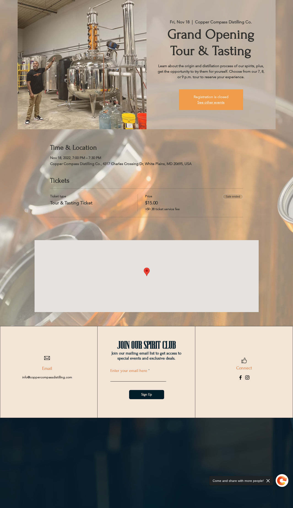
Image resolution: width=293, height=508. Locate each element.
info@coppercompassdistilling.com (47, 377)
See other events (211, 102)
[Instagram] (247, 377)
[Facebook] (240, 377)
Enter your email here (128, 371)
